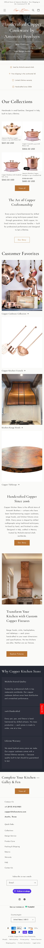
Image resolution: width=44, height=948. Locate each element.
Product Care (10, 841)
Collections (9, 830)
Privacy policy (24, 939)
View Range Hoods (22, 51)
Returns (7, 852)
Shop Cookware (22, 44)
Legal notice (36, 943)
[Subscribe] (34, 883)
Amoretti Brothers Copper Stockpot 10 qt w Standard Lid (31, 174)
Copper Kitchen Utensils (12, 370)
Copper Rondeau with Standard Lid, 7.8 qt (11, 176)
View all (22, 188)
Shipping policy (11, 943)
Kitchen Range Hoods (11, 427)
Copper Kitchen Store (21, 936)
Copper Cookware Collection (14, 313)
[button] (4, 10)
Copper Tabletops (9, 484)
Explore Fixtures (17, 654)
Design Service (10, 836)
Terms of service (36, 939)
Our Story (22, 240)
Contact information (24, 943)
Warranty (8, 857)
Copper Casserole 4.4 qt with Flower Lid (31, 145)
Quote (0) (42, 709)
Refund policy (14, 939)
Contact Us (9, 868)
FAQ (6, 862)
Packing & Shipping (12, 846)
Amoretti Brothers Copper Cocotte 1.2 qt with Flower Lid (11, 139)
